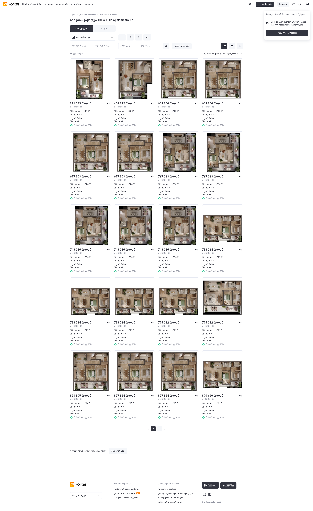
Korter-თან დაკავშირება (127, 489)
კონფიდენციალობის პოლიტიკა (175, 493)
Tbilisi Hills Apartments (108, 14)
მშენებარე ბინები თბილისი (83, 14)
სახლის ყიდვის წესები (126, 498)
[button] (159, 428)
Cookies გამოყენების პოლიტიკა (287, 22)
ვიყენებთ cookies (167, 489)
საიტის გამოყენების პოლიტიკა (287, 25)
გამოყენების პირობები (170, 498)
